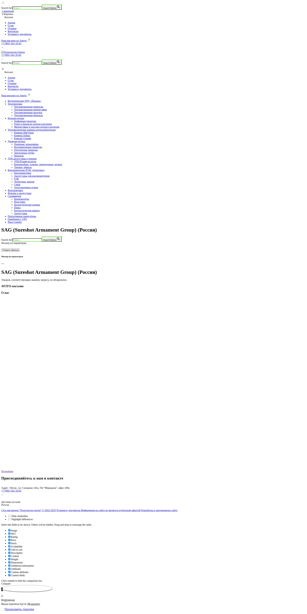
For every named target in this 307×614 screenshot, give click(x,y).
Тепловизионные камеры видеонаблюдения (31, 129)
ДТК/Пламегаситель (25, 161)
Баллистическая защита (27, 210)
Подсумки (19, 202)
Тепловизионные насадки (28, 112)
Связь (17, 184)
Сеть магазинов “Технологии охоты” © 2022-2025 (28, 510)
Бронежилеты (21, 199)
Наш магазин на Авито (14, 40)
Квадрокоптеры (22, 173)
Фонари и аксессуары (19, 193)
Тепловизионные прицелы (28, 106)
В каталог (34, 604)
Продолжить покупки (19, 609)
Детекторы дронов (24, 181)
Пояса (17, 207)
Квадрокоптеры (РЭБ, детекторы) (26, 170)
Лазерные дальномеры (26, 144)
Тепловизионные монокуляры (30, 109)
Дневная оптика (16, 141)
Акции (11, 22)
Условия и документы (19, 34)
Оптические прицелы (26, 150)
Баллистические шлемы (27, 204)
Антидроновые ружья (26, 187)
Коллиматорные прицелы (28, 147)
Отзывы (12, 28)
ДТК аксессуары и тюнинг (22, 158)
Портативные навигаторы (22, 216)
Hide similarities (19, 516)
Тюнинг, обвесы (23, 167)
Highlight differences (22, 519)
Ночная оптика (16, 118)
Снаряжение (14, 196)
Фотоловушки (15, 190)
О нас (11, 25)
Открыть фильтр (11, 250)
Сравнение (7, 11)
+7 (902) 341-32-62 (11, 43)
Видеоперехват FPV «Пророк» (24, 101)
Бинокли (19, 155)
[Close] (2, 263)
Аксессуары (20, 213)
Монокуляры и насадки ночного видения (36, 127)
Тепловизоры (15, 103)
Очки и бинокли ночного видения (33, 124)
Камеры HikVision (24, 132)
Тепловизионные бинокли (28, 115)
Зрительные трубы (24, 152)
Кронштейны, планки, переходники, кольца (38, 164)
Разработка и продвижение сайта (159, 510)
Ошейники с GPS (17, 219)
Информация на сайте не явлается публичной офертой (111, 510)
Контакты (13, 31)
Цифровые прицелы (25, 121)
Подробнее (7, 471)
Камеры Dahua (22, 135)
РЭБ (16, 178)
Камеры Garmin (22, 138)
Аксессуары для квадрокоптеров (32, 176)
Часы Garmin (15, 222)
